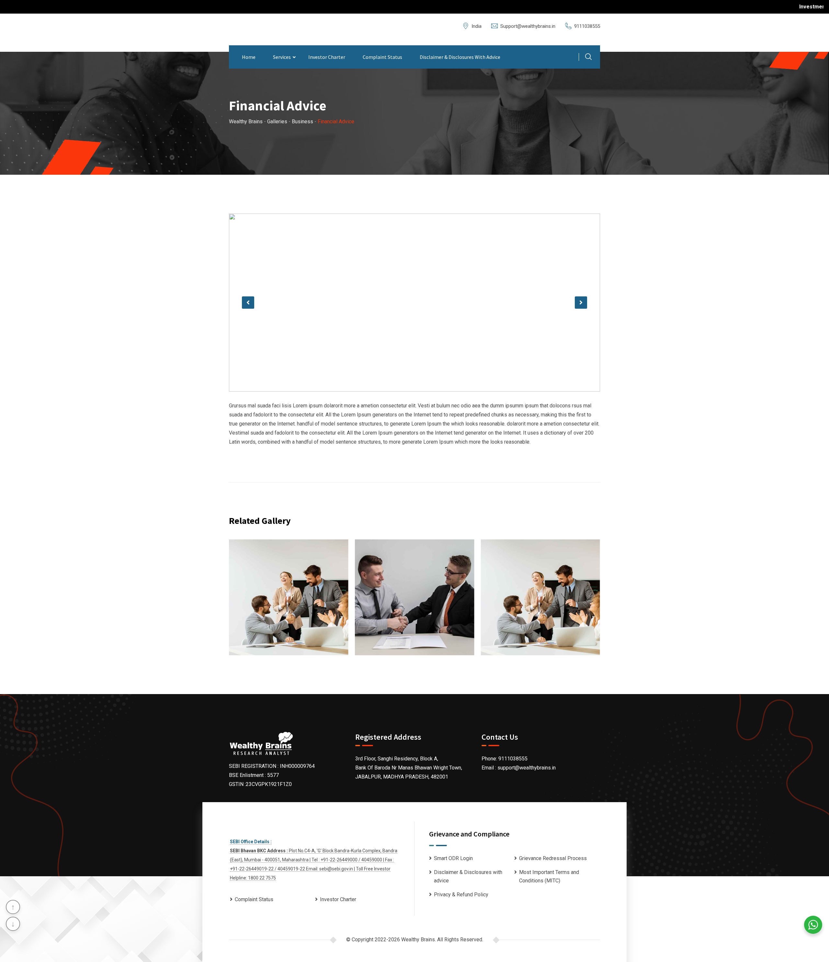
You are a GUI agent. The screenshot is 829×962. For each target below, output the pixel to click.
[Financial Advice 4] (288, 597)
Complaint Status (382, 57)
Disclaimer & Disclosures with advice (460, 57)
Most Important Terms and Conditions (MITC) (549, 876)
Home (249, 57)
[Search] (588, 57)
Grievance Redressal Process (553, 858)
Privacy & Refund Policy (461, 894)
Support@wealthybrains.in (527, 26)
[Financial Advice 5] (414, 597)
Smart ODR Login (453, 858)
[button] (248, 302)
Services (282, 57)
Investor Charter (326, 57)
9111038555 (587, 26)
